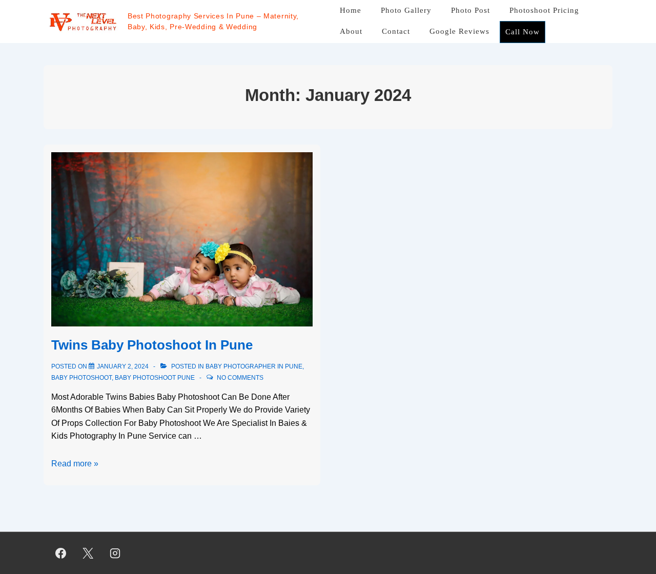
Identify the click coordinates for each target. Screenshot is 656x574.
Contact (396, 31)
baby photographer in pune (254, 366)
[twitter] (88, 553)
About (351, 31)
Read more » (74, 463)
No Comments (240, 377)
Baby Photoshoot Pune (155, 377)
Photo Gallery (406, 10)
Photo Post (470, 10)
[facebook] (61, 553)
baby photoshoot (81, 377)
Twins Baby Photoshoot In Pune (152, 345)
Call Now (522, 32)
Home (350, 10)
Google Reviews (459, 31)
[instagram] (115, 553)
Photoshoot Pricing (544, 10)
